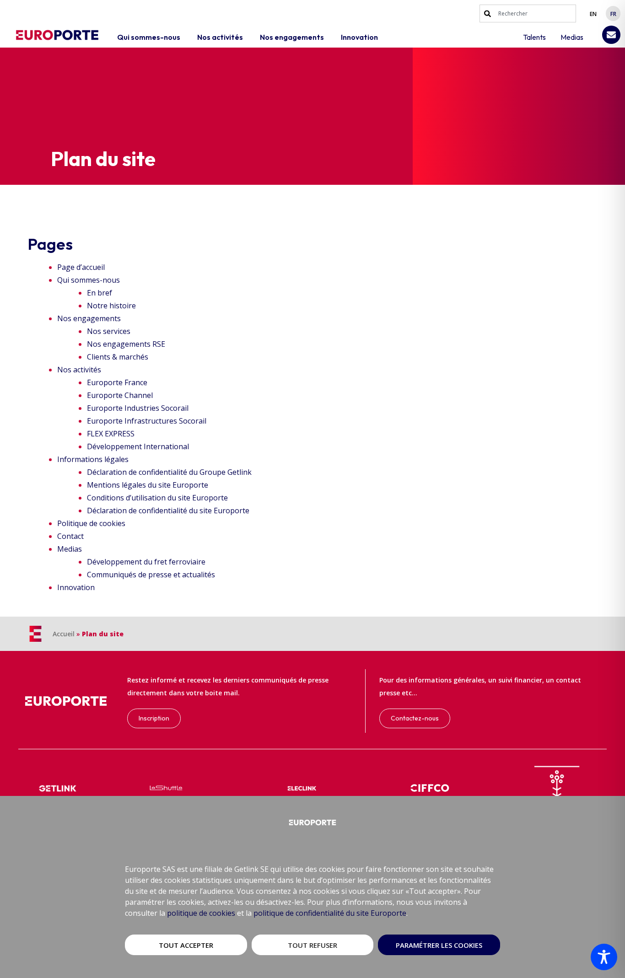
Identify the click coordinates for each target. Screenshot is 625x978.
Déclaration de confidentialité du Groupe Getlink (169, 472)
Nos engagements (89, 318)
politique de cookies (201, 913)
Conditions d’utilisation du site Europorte (157, 498)
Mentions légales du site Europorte (147, 485)
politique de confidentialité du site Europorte (329, 913)
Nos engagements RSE (126, 344)
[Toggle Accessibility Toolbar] (604, 957)
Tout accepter (186, 945)
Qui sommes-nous (88, 280)
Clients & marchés (117, 357)
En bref (99, 293)
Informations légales (93, 459)
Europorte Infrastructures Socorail (146, 421)
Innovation (76, 587)
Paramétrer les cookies (439, 945)
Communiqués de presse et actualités (151, 575)
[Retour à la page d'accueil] (57, 35)
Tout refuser (312, 945)
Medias (69, 549)
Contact (70, 536)
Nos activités (79, 370)
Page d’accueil (81, 267)
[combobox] (528, 13)
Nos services (108, 331)
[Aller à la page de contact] (611, 35)
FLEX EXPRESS (111, 434)
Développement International (138, 446)
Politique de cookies (91, 523)
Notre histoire (111, 306)
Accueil (64, 633)
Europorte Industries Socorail (138, 408)
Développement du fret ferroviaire (146, 562)
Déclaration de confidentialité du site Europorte (168, 510)
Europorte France (117, 382)
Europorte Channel (120, 395)
